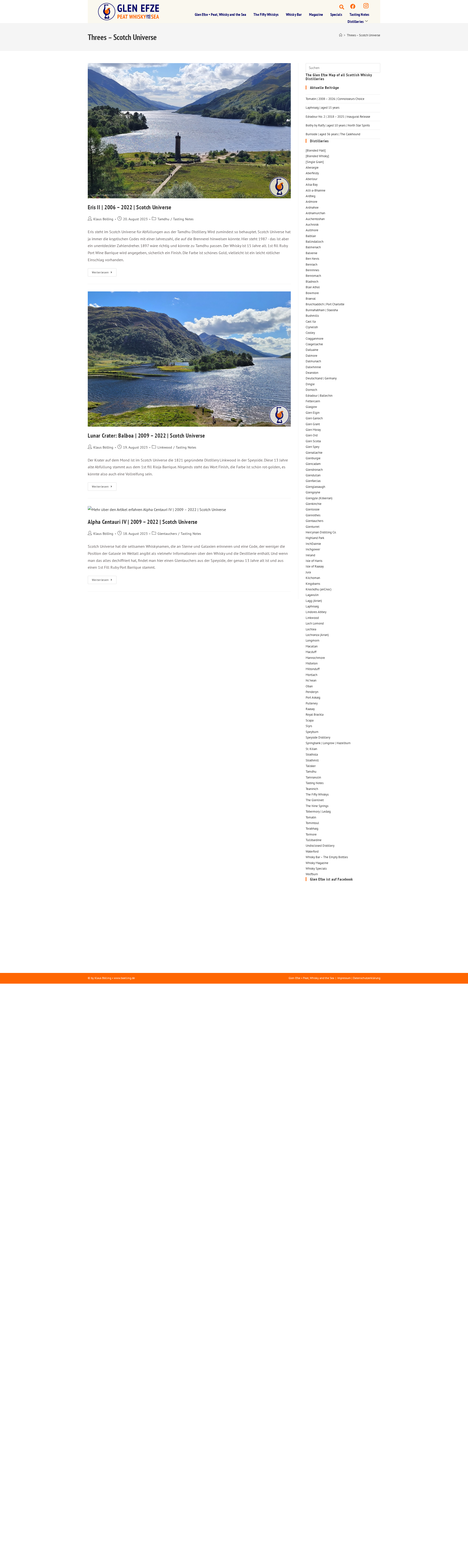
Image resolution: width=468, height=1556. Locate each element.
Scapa (309, 720)
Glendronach (314, 470)
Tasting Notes (359, 14)
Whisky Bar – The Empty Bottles (327, 857)
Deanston (312, 373)
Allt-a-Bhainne (315, 190)
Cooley (310, 333)
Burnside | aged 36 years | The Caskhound (333, 134)
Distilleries (356, 21)
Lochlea (311, 629)
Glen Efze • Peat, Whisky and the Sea (220, 14)
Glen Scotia (313, 441)
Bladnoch (312, 281)
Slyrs (309, 726)
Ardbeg (310, 196)
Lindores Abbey (316, 612)
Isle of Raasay (315, 566)
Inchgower (313, 549)
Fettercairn (313, 401)
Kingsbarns (313, 584)
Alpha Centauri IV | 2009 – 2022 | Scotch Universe (142, 522)
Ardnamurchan (315, 213)
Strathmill (312, 760)
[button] (337, 6)
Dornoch (311, 390)
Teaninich (312, 789)
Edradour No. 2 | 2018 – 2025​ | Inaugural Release (338, 117)
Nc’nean (311, 680)
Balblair (311, 236)
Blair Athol (313, 287)
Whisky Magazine (317, 863)
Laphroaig (312, 606)
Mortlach (311, 675)
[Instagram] (366, 6)
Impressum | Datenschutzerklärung (358, 978)
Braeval (311, 299)
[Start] (340, 35)
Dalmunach (313, 361)
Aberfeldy (312, 173)
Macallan (312, 646)
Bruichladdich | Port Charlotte (325, 304)
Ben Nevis (312, 259)
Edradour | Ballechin (319, 396)
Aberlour (311, 179)
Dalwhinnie (313, 367)
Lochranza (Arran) (317, 635)
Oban (309, 686)
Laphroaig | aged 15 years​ (322, 108)
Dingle (310, 384)
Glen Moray (313, 430)
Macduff (311, 652)
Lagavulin (312, 595)
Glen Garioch (314, 418)
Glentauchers (167, 533)
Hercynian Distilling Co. (321, 532)
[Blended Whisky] (317, 156)
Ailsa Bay (312, 184)
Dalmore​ (311, 356)
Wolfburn (312, 874)
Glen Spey (312, 447)
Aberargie (312, 167)
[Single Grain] (315, 162)
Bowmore (312, 293)
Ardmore (311, 202)
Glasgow (311, 407)
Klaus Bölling (103, 219)
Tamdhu (163, 219)
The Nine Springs (317, 806)
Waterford (312, 851)
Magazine (316, 14)
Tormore (311, 834)
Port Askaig (313, 697)
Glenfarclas (313, 481)
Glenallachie (314, 453)
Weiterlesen (104, 271)
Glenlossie (313, 509)
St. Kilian (311, 749)
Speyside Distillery (318, 737)
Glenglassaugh (315, 487)
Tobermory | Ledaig (318, 811)
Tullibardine (314, 840)
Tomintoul (312, 823)
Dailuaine (312, 350)
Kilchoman (313, 578)
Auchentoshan (315, 219)
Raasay (310, 709)
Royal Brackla (314, 714)
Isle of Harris (314, 561)
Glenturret (312, 527)
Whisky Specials (316, 868)
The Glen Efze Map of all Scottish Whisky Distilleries (339, 76)
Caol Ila (311, 321)
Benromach (313, 276)
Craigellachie (314, 344)
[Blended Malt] (316, 150)
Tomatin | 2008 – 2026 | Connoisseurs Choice (335, 99)
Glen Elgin (313, 413)
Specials (336, 14)
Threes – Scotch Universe (363, 35)
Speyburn (312, 732)
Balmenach (313, 247)
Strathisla (312, 754)
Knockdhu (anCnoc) (319, 589)
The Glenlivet (315, 800)
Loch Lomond (315, 623)
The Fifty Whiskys (266, 14)
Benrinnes (312, 270)
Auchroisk (312, 224)
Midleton (312, 663)
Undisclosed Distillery (320, 846)
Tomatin (311, 817)
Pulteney (312, 703)
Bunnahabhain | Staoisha (322, 310)
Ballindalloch (314, 242)
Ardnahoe (312, 207)
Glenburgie (313, 458)
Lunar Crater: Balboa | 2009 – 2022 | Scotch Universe (146, 435)
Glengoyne (313, 492)
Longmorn (312, 640)
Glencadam (313, 464)
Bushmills (312, 316)
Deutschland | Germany (321, 378)
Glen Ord (312, 435)
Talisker (311, 766)
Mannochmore (315, 658)
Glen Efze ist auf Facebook (331, 879)
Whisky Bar (294, 14)
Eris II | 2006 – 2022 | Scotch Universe (129, 207)
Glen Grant (313, 424)
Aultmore (312, 230)
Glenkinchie (314, 504)
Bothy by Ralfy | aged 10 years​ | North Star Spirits (338, 125)
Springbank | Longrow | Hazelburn (328, 743)
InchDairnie (313, 544)
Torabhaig (312, 828)
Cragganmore (314, 338)
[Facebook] (353, 6)
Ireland (310, 555)
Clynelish (312, 327)
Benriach (311, 264)
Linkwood (164, 447)
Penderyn (312, 692)
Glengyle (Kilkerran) (319, 498)
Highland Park (315, 538)
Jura (308, 572)
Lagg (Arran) (314, 601)
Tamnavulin (313, 777)
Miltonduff (313, 669)
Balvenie (311, 253)
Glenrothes (313, 515)
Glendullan (313, 475)
